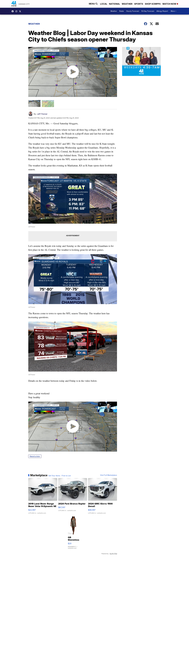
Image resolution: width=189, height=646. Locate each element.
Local (103, 4)
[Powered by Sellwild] (113, 554)
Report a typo (35, 456)
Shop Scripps (153, 4)
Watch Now (169, 4)
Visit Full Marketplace (108, 475)
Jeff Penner (42, 114)
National (114, 4)
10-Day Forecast (147, 11)
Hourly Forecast (132, 11)
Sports (138, 4)
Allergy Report (162, 11)
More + (173, 11)
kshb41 (13, 11)
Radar (121, 11)
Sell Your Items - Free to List (59, 476)
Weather (127, 4)
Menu (92, 4)
